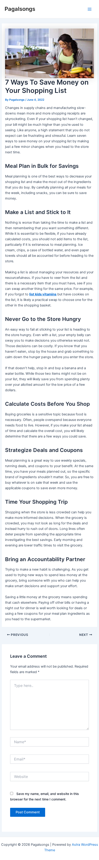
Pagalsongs (20, 9)
